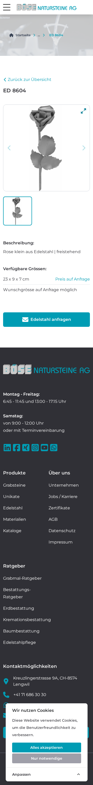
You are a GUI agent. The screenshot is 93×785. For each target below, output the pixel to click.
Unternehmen (64, 485)
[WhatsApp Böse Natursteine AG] (54, 447)
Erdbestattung (18, 608)
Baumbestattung (21, 631)
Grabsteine (14, 485)
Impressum (61, 542)
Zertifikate (59, 507)
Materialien (14, 519)
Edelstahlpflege (19, 642)
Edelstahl (12, 507)
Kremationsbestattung (27, 619)
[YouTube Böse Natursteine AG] (45, 447)
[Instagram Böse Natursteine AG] (35, 447)
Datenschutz (62, 530)
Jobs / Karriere (63, 496)
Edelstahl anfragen (50, 319)
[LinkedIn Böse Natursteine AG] (7, 447)
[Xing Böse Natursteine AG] (26, 447)
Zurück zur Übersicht (29, 79)
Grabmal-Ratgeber (22, 578)
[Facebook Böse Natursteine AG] (17, 447)
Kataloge (12, 530)
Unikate (11, 496)
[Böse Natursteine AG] (46, 369)
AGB (53, 519)
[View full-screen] (83, 111)
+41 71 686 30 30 (29, 694)
